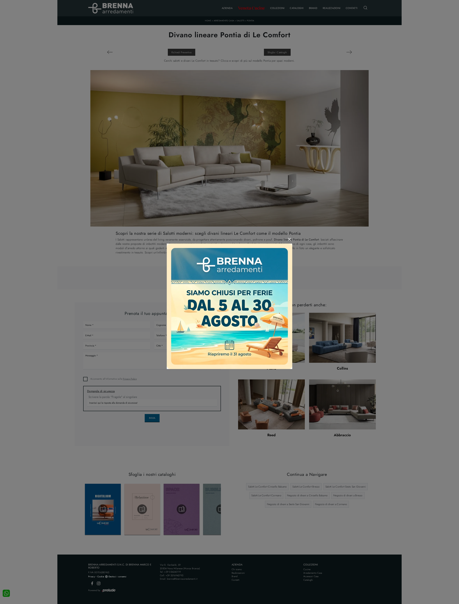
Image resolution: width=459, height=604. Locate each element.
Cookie (100, 576)
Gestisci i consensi (117, 576)
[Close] (289, 239)
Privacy (91, 576)
